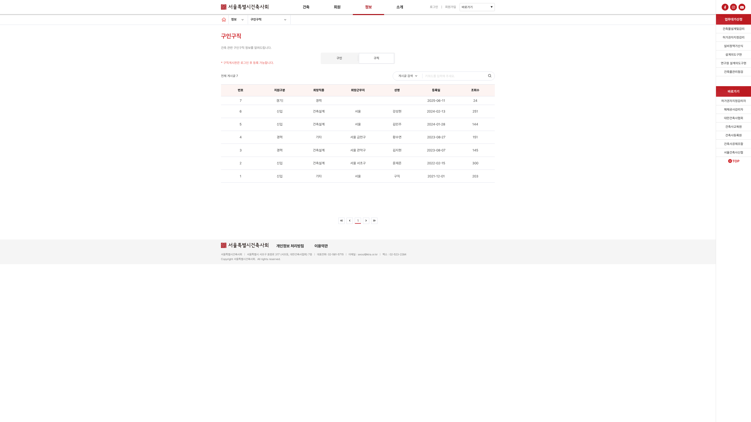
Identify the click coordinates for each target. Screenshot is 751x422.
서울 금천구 (358, 137)
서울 (358, 111)
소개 (399, 7)
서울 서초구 (358, 163)
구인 (339, 58)
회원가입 (450, 7)
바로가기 (467, 7)
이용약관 (321, 246)
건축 (306, 7)
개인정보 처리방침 (290, 246)
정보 (368, 7)
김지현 (397, 150)
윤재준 (397, 163)
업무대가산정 (733, 19)
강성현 (397, 111)
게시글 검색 (405, 76)
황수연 (397, 137)
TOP (735, 161)
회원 (337, 7)
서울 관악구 (358, 150)
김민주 (397, 124)
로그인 (434, 7)
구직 (376, 58)
